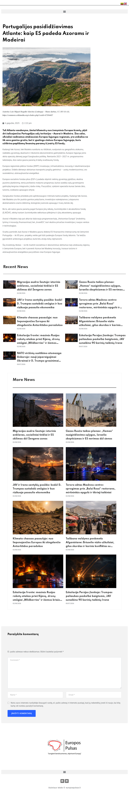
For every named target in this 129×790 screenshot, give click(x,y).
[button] (64, 11)
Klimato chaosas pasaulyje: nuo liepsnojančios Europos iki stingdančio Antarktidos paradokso (40, 321)
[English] (125, 3)
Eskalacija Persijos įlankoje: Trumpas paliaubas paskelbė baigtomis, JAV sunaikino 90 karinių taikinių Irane (102, 339)
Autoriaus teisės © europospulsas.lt (64, 787)
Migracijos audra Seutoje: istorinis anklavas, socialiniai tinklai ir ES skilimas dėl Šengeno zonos (38, 286)
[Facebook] (62, 781)
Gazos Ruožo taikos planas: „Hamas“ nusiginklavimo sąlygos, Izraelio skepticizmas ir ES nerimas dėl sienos (89, 435)
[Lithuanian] (122, 3)
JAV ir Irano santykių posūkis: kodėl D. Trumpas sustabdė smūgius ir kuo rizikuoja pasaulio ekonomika (39, 304)
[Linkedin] (67, 781)
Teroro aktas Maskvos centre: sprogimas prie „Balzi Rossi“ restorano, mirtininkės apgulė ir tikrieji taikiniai (90, 489)
